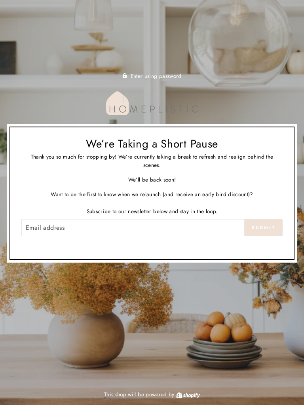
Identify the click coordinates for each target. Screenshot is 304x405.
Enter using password (156, 76)
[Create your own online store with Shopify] (188, 394)
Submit (264, 227)
